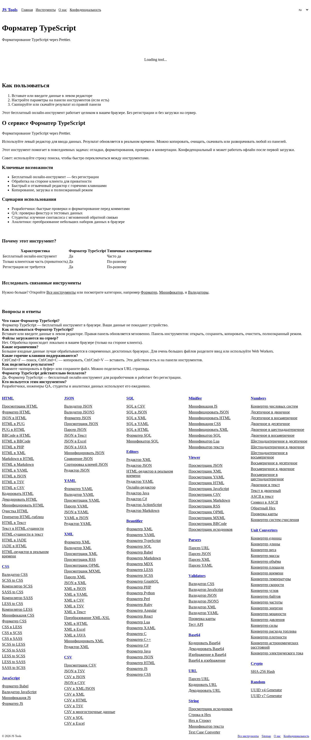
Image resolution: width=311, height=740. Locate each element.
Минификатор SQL (142, 441)
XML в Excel (74, 629)
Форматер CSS (14, 621)
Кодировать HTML (18, 493)
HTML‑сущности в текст (22, 534)
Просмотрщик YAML (82, 500)
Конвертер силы (264, 625)
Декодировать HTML (19, 499)
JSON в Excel (75, 441)
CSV (68, 657)
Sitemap (266, 736)
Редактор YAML (77, 524)
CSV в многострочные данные (89, 712)
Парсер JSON (75, 429)
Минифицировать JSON (84, 453)
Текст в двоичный (266, 491)
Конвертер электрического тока (277, 653)
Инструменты (46, 10)
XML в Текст (75, 612)
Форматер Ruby (139, 605)
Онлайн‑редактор (141, 487)
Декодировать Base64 (206, 649)
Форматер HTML (16, 412)
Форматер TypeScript (143, 541)
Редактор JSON (77, 470)
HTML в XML (14, 453)
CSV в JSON (74, 677)
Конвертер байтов (266, 596)
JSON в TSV (74, 671)
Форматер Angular (141, 610)
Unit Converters (264, 530)
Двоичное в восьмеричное (272, 435)
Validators (197, 576)
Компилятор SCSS (17, 586)
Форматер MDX (139, 564)
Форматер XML (77, 542)
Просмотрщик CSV (80, 665)
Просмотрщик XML (80, 554)
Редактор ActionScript (144, 505)
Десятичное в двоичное (270, 412)
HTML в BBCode (16, 441)
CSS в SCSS (12, 633)
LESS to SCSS (13, 656)
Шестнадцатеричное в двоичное (277, 447)
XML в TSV (74, 606)
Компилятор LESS (17, 609)
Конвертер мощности (268, 614)
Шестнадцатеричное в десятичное (279, 441)
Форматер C (136, 634)
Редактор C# (136, 499)
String (194, 701)
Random (258, 682)
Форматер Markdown (143, 558)
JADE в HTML (14, 546)
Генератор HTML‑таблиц (23, 517)
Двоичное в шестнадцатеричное (277, 429)
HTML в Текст (14, 523)
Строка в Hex (200, 715)
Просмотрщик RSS (80, 559)
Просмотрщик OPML (82, 565)
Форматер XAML (141, 628)
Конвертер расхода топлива (273, 631)
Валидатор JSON (78, 406)
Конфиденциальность (85, 10)
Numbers (258, 398)
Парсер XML (75, 577)
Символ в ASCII (264, 502)
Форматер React (139, 616)
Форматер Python (140, 593)
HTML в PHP (13, 447)
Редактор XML (76, 647)
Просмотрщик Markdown (209, 500)
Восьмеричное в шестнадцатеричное (267, 477)
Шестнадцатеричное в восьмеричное (269, 455)
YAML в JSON (76, 518)
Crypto (257, 663)
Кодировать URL (203, 685)
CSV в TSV (73, 706)
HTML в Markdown (18, 464)
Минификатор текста (206, 447)
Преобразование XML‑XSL (87, 618)
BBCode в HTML (16, 435)
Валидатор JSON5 (79, 412)
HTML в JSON (14, 476)
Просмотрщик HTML (20, 406)
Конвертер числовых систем (274, 406)
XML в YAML (76, 594)
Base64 (194, 635)
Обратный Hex (263, 508)
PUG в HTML (13, 429)
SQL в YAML (137, 424)
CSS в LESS (12, 627)
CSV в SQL (73, 718)
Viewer (194, 457)
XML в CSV (74, 600)
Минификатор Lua (204, 441)
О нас (63, 10)
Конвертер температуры (271, 579)
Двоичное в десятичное (270, 424)
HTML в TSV (13, 482)
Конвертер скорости (267, 585)
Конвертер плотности (269, 637)
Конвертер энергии (267, 608)
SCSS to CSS (12, 580)
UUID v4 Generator (266, 690)
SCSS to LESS (13, 644)
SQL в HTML (137, 429)
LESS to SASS (14, 662)
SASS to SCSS (14, 668)
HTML (8, 398)
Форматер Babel (15, 686)
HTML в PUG (13, 424)
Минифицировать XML (84, 641)
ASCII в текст (262, 496)
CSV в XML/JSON (79, 688)
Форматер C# (137, 645)
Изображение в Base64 (207, 654)
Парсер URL (199, 548)
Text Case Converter (204, 732)
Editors (132, 452)
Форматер (149, 292)
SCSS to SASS (14, 650)
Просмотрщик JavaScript (209, 489)
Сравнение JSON (78, 459)
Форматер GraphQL (142, 581)
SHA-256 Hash (263, 671)
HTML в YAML (15, 470)
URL (193, 671)
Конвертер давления (268, 620)
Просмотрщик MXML (82, 571)
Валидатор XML (78, 548)
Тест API (196, 624)
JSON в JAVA (75, 447)
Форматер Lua (138, 622)
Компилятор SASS (17, 598)
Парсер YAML (76, 506)
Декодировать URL (205, 690)
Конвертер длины (265, 544)
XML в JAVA (75, 635)
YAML (70, 481)
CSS (5, 566)
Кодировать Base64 (204, 643)
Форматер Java (138, 651)
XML (68, 534)
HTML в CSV (13, 488)
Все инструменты (61, 292)
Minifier (195, 398)
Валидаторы (198, 292)
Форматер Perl (138, 599)
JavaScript (11, 678)
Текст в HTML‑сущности (23, 528)
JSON (69, 398)
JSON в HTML (14, 418)
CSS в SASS (12, 638)
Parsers (195, 540)
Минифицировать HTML (23, 505)
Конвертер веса (263, 550)
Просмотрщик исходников (211, 529)
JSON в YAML (76, 512)
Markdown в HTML (18, 459)
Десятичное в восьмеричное (274, 418)
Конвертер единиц (266, 538)
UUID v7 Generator (266, 696)
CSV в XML (74, 694)
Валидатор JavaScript (19, 692)
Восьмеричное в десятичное (274, 463)
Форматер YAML (78, 489)
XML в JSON (75, 589)
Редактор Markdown (142, 510)
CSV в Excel (74, 723)
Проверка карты (202, 619)
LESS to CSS (12, 604)
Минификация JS (16, 698)
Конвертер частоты (267, 602)
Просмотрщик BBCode (208, 524)
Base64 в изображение (207, 660)
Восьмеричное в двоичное (272, 469)
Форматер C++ (138, 639)
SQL (130, 398)
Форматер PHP (138, 587)
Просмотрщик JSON (81, 424)
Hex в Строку (200, 720)
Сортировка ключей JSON (86, 464)
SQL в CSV (135, 406)
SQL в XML (136, 418)
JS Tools (9, 9)
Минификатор (171, 292)
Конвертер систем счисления (275, 520)
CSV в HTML (75, 700)
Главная (27, 10)
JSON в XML (75, 583)
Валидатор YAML (79, 494)
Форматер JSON (77, 418)
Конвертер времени (267, 573)
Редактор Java (137, 493)
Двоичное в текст (265, 485)
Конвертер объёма (266, 561)
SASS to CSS (12, 592)
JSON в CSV (74, 683)
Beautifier (134, 521)
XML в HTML (76, 623)
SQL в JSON (136, 412)
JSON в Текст (75, 435)
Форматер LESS (139, 570)
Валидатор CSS (15, 574)
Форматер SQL (138, 435)
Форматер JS (12, 703)
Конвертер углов (264, 590)
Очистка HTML (15, 511)
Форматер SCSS (139, 575)
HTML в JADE (14, 540)
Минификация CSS (18, 615)
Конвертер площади (267, 567)
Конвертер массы (265, 556)
